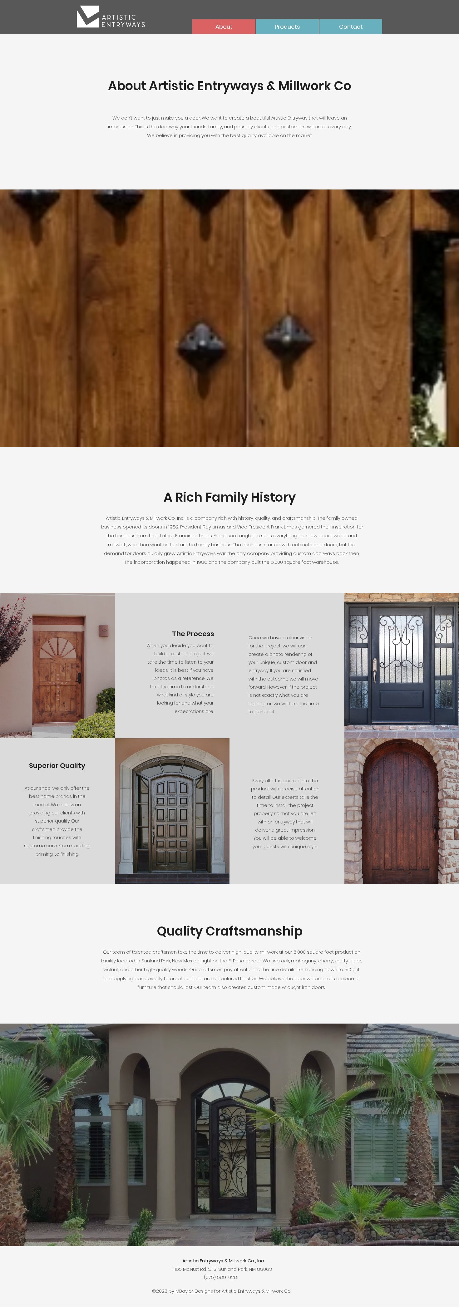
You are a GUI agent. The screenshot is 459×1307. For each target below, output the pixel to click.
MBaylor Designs (194, 1291)
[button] (287, 26)
